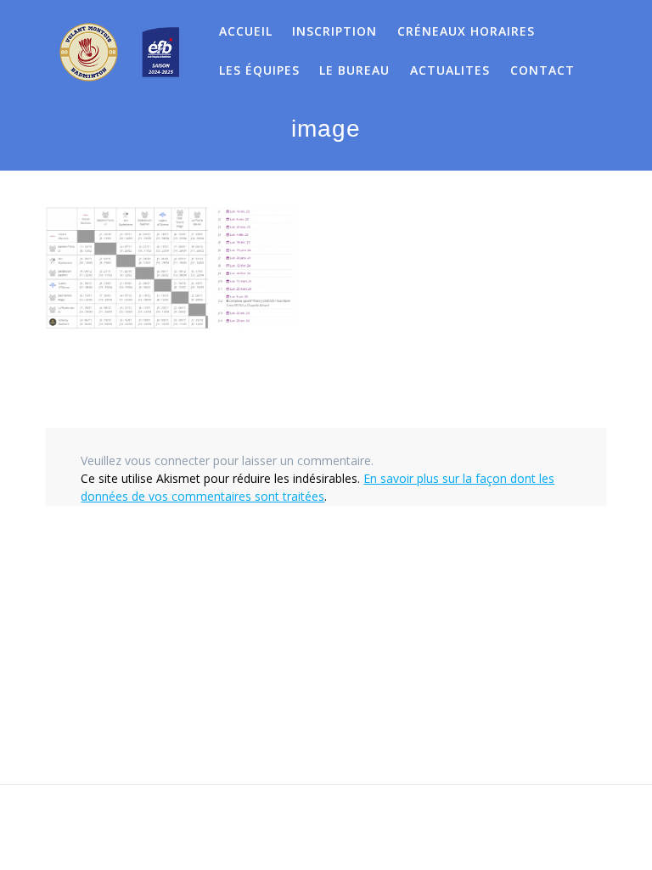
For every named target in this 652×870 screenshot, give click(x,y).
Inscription (334, 31)
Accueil (246, 31)
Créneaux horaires (466, 31)
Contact (542, 70)
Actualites (450, 70)
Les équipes (259, 70)
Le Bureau (354, 70)
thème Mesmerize (490, 828)
